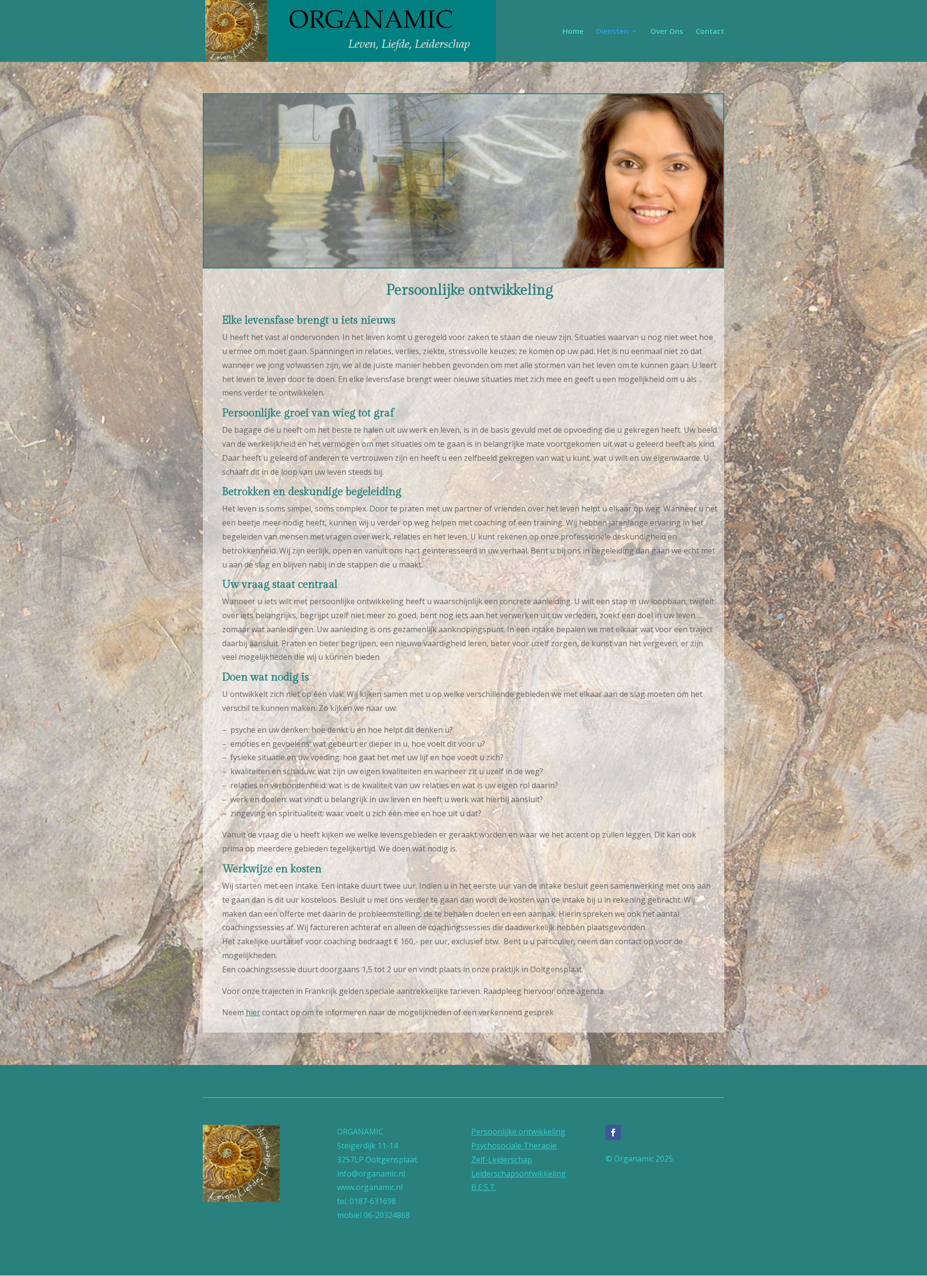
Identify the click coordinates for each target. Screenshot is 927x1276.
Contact (710, 32)
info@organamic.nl (371, 1173)
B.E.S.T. (483, 1187)
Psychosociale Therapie (514, 1145)
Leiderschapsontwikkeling (518, 1173)
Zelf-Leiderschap (501, 1159)
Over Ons (666, 32)
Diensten (612, 32)
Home (573, 32)
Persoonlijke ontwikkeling (518, 1131)
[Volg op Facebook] (613, 1132)
